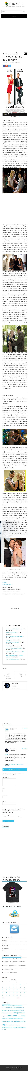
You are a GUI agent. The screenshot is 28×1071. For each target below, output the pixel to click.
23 (17, 992)
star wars (14, 1025)
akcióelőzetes (8, 1005)
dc (11, 1007)
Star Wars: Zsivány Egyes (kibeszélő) (14, 648)
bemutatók (4, 1007)
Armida (18, 62)
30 (17, 995)
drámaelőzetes (19, 1007)
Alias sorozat (10, 969)
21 (9, 992)
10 (20, 987)
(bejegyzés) (5, 945)
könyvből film (12, 1016)
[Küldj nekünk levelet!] (14, 929)
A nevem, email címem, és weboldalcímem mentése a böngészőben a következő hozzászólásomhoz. (14, 811)
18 (24, 990)
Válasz (25, 728)
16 (17, 990)
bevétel (8, 1007)
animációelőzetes (18, 1005)
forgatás (7, 1010)
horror (11, 1010)
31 (20, 995)
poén (21, 1018)
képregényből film (19, 1013)
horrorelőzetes (15, 1010)
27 (6, 995)
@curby (6, 754)
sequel (5, 1024)
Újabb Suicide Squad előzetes (12, 659)
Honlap (4, 801)
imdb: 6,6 (5, 582)
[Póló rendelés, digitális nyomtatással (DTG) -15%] (12, 892)
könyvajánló (4, 1016)
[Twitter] (9, 66)
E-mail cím (6, 795)
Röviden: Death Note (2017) (12, 632)
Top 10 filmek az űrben (17, 958)
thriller (18, 1025)
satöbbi (16, 1021)
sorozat (10, 1025)
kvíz (12, 1013)
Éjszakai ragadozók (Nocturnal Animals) (14, 636)
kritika (5, 668)
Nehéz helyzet (9, 646)
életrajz (5, 1029)
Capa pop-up (8, 640)
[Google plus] (6, 66)
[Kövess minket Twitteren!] (14, 913)
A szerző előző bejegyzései (13, 625)
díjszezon (4, 1010)
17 (20, 990)
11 (24, 987)
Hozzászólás (6, 777)
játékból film (8, 1013)
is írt (19, 116)
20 (6, 992)
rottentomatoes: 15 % (7, 584)
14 (9, 990)
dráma (13, 1007)
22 (13, 992)
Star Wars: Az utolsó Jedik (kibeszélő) (14, 629)
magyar (18, 1016)
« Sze (3, 998)
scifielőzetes (23, 1021)
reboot (7, 1021)
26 (2, 995)
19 (2, 992)
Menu (14, 16)
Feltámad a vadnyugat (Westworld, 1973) (15, 651)
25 (24, 992)
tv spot (11, 1027)
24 (20, 992)
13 (6, 990)
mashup (3, 1018)
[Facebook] (4, 66)
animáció (13, 1005)
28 (9, 995)
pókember (4, 1021)
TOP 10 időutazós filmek (12, 972)
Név (4, 788)
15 (13, 990)
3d (2, 1005)
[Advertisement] (14, 33)
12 (2, 990)
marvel (23, 1016)
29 (13, 995)
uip (13, 1027)
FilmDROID (16, 4)
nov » (18, 998)
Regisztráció (4, 940)
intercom (4, 1013)
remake (11, 1021)
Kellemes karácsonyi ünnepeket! (13, 642)
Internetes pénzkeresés (8, 958)
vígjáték (15, 1027)
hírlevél (21, 1010)
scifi (20, 1021)
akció (4, 1005)
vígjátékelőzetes (21, 1027)
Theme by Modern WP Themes (14, 1069)
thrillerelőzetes (5, 1027)
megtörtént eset (9, 1018)
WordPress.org (5, 951)
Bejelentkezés (4, 943)
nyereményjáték (16, 1018)
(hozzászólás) (5, 948)
